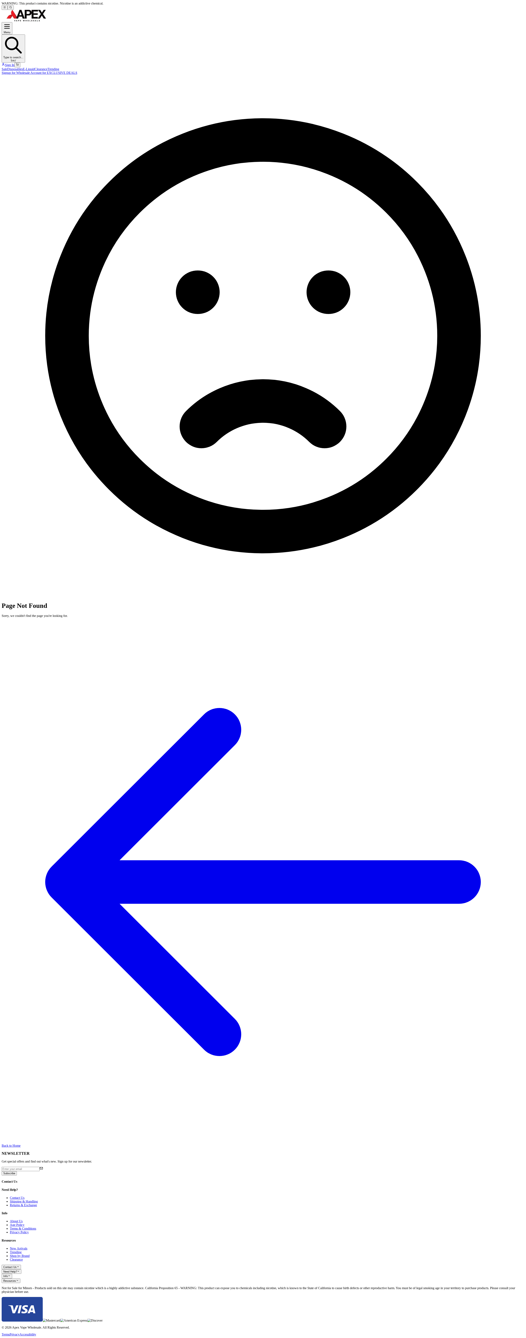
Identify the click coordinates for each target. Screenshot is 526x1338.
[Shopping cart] (17, 65)
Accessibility (28, 1334)
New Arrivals (18, 1248)
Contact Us (17, 1197)
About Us (16, 1221)
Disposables (15, 69)
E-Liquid (29, 69)
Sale (4, 69)
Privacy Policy (19, 1232)
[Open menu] (5, 7)
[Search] (11, 7)
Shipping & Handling (24, 1201)
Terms (6, 1334)
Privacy (15, 1334)
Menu (7, 32)
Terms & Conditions (23, 1228)
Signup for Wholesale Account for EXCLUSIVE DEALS (39, 72)
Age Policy (17, 1225)
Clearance (41, 69)
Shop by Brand (20, 1256)
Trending (53, 69)
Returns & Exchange (23, 1205)
